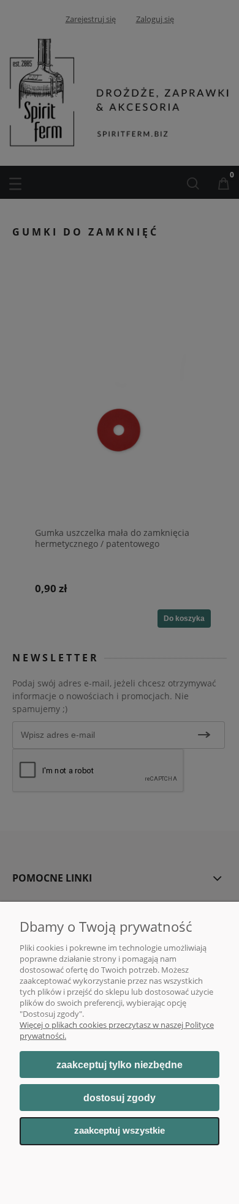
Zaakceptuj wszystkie (119, 1130)
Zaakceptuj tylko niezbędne (119, 1065)
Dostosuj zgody (119, 1098)
